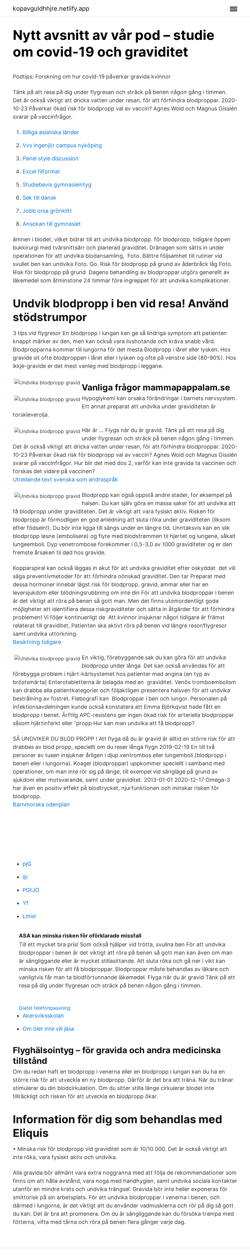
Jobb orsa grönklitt (47, 211)
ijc (25, 877)
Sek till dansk (39, 197)
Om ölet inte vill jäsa (48, 1029)
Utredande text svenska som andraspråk (65, 479)
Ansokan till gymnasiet (52, 224)
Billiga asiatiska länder (51, 132)
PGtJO (31, 890)
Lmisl (29, 916)
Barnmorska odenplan (41, 804)
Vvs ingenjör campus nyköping (62, 145)
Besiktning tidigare (37, 642)
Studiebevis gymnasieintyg (57, 184)
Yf (25, 903)
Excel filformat (41, 171)
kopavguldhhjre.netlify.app (51, 8)
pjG (27, 864)
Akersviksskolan (43, 1015)
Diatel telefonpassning (44, 1008)
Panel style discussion (51, 158)
